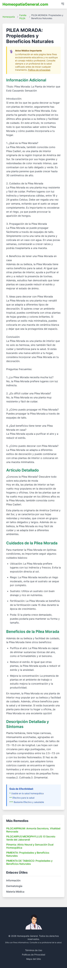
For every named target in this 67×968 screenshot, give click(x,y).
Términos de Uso (33, 950)
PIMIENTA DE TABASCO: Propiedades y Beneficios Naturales (29, 862)
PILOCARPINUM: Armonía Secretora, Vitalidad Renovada (33, 830)
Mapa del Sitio (33, 959)
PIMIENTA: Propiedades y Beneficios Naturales (27, 854)
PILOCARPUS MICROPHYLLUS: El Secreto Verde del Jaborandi (30, 838)
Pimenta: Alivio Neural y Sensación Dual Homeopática (29, 846)
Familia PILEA (22, 17)
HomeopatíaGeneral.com (25, 4)
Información (13, 880)
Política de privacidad (39, 69)
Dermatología (14, 886)
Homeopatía (8, 16)
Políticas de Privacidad (33, 954)
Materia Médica (15, 891)
